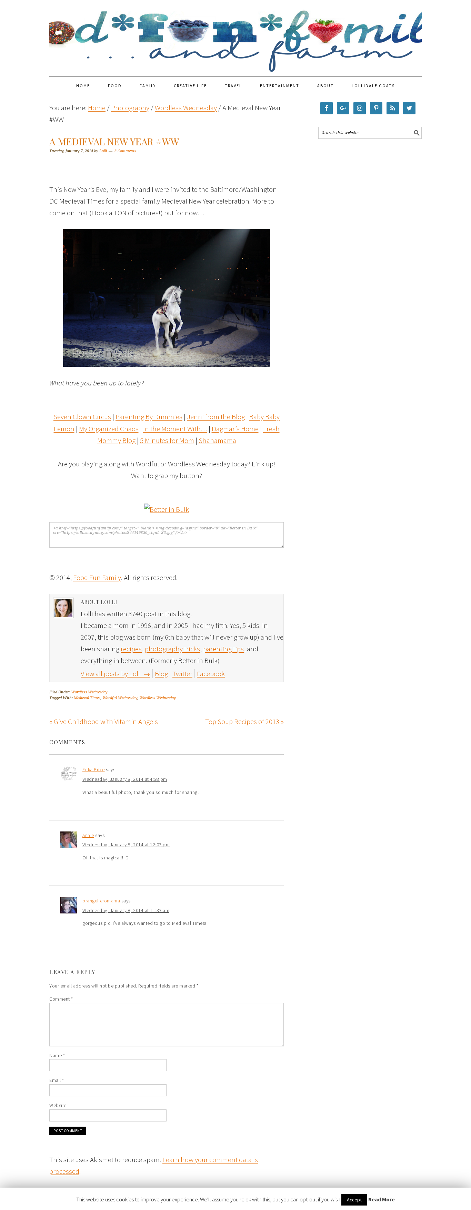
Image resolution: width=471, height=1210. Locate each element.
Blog (161, 673)
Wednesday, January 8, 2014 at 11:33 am (125, 910)
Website (58, 1105)
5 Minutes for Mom (167, 440)
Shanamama (217, 440)
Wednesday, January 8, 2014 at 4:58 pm (124, 779)
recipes (131, 648)
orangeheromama (101, 901)
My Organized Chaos (109, 428)
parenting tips (223, 648)
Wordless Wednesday (89, 692)
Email (56, 1080)
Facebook (211, 673)
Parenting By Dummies (149, 416)
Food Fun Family (235, 35)
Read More (381, 1199)
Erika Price (93, 769)
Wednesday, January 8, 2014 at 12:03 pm (126, 844)
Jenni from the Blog (216, 416)
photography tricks (172, 648)
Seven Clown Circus (82, 416)
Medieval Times (87, 698)
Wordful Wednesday (119, 698)
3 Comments (125, 151)
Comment (61, 999)
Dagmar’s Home (235, 428)
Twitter (182, 673)
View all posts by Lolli (115, 673)
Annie (88, 835)
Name (57, 1055)
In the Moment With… (175, 428)
